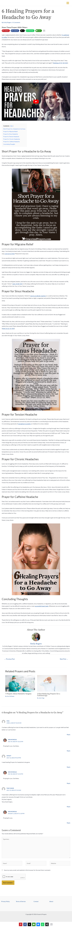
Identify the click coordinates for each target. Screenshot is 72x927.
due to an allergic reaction (38, 296)
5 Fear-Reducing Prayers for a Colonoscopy (48, 695)
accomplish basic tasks (41, 606)
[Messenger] (38, 924)
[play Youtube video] (36, 102)
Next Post (64, 659)
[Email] (34, 924)
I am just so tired (9, 253)
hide (11, 126)
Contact (36, 901)
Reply (68, 734)
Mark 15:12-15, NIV (8, 328)
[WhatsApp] (42, 924)
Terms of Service (21, 901)
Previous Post (9, 659)
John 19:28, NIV (17, 284)
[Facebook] (25, 924)
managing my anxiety (24, 424)
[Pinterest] (20, 924)
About (51, 901)
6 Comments (16, 22)
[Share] (47, 924)
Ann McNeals (12, 739)
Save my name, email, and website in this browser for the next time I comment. (27, 870)
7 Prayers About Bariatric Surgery (18, 694)
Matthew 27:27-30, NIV (60, 63)
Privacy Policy (5, 901)
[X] (29, 924)
